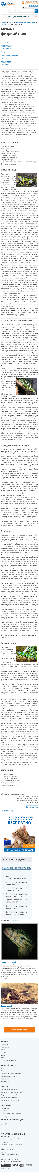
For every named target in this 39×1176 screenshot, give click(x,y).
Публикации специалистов (9, 1089)
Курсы (3, 1068)
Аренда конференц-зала (9, 1076)
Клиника (5, 1041)
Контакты (6, 1105)
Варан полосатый (9, 962)
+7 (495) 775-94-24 (30, 3)
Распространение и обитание (11, 52)
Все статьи (16, 921)
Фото (2, 1058)
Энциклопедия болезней (9, 1095)
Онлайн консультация (12, 1120)
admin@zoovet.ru (7, 1150)
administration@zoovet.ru (10, 1154)
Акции (3, 1050)
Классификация (6, 45)
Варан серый (6, 1006)
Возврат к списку (7, 811)
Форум (4, 1117)
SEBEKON (15, 1159)
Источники (5, 65)
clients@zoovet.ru (32, 807)
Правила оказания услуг (9, 1060)
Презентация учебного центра (11, 1074)
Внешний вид (6, 49)
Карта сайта (5, 1108)
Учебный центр (8, 1065)
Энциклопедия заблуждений (10, 1100)
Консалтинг (5, 1082)
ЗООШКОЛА (5, 1079)
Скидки (3, 1052)
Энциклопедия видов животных (17, 17)
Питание (4, 58)
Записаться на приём (19, 1030)
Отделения (4, 1044)
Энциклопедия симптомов (9, 1097)
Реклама (4, 1111)
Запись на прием (32, 805)
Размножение (6, 61)
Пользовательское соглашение (11, 1113)
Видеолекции (5, 1071)
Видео (3, 1055)
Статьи (4, 1087)
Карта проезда (33, 5)
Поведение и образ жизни (10, 55)
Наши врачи (5, 1047)
